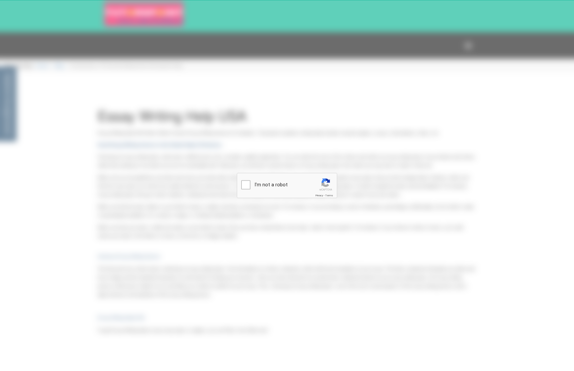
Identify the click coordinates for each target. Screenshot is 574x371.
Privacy (319, 195)
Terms (329, 195)
